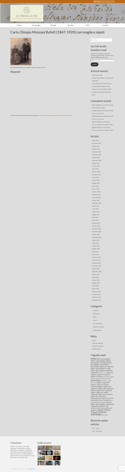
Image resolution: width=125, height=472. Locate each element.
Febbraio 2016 (96, 257)
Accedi (94, 340)
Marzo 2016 (95, 254)
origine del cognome (104, 390)
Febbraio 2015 (96, 291)
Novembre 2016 (96, 231)
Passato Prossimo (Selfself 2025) (101, 89)
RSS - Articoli (96, 428)
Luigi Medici (104, 380)
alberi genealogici (103, 359)
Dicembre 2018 (96, 174)
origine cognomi (97, 385)
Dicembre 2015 (96, 263)
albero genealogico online (101, 369)
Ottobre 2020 (96, 149)
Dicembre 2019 (96, 152)
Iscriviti (94, 64)
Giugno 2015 (96, 280)
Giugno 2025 (96, 146)
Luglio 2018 (95, 177)
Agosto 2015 (95, 274)
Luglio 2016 (95, 243)
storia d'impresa (97, 323)
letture (95, 317)
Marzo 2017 (95, 220)
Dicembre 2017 (96, 194)
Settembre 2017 (96, 203)
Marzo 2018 (95, 189)
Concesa (99, 377)
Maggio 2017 (96, 214)
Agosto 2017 (95, 206)
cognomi (99, 375)
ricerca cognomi (103, 400)
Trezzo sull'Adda (98, 413)
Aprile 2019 (95, 169)
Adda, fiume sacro (97, 75)
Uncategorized (97, 330)
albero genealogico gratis (101, 364)
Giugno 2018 (96, 180)
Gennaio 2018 (96, 191)
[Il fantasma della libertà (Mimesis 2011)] (49, 453)
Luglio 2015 (95, 277)
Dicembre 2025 (96, 143)
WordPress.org (96, 349)
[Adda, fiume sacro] (41, 448)
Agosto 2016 (95, 240)
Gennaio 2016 (96, 260)
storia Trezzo (104, 410)
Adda (93, 358)
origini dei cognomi (105, 394)
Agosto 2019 (95, 163)
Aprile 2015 (95, 286)
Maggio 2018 (96, 183)
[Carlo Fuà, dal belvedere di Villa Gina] (41, 458)
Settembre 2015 (96, 271)
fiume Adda (108, 378)
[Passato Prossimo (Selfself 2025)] (41, 453)
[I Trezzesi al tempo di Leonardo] (49, 458)
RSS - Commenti (97, 431)
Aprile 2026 (95, 140)
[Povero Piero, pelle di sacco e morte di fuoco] (56, 458)
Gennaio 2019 (96, 172)
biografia (95, 310)
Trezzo (94, 412)
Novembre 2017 (96, 197)
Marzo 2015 (95, 288)
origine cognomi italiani (100, 386)
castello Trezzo (102, 372)
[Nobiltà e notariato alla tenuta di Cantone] (41, 463)
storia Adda (101, 408)
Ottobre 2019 (96, 157)
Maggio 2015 (96, 283)
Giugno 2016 (96, 246)
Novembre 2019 (96, 154)
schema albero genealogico (101, 403)
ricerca (95, 320)
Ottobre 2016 (96, 234)
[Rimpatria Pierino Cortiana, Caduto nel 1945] (56, 453)
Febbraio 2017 (96, 223)
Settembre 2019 (96, 160)
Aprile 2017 (95, 217)
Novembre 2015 (96, 266)
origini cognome (97, 392)
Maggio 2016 (96, 249)
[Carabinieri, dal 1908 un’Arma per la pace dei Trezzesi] (56, 463)
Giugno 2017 (96, 211)
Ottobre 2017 (96, 200)
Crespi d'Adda (106, 376)
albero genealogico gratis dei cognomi (102, 366)
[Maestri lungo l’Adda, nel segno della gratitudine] (49, 448)
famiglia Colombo (100, 378)
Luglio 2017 (95, 209)
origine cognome (103, 383)
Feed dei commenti (97, 346)
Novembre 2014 (96, 300)
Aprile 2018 (95, 186)
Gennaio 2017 (96, 226)
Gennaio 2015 (96, 294)
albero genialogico (98, 371)
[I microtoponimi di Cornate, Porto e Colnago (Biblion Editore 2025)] (56, 448)
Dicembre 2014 (96, 297)
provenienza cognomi (99, 398)
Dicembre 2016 (96, 229)
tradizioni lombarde (98, 327)
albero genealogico (98, 361)
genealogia (96, 313)
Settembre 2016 (96, 237)
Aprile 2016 (95, 251)
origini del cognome (98, 396)
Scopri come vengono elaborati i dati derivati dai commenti (55, 115)
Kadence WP (32, 468)
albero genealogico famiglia (101, 362)
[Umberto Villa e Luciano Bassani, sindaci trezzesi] (49, 463)
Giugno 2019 (96, 166)
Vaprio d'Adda (105, 415)
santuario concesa (99, 402)
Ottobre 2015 (96, 268)
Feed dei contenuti (97, 343)
